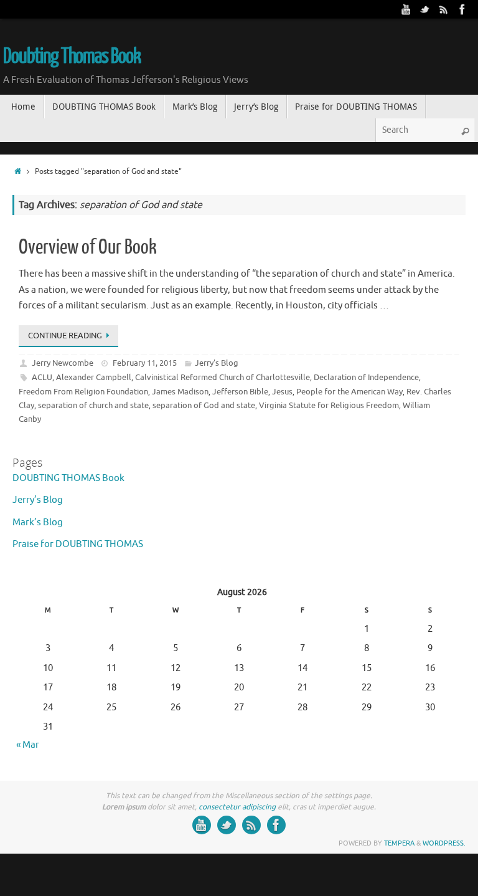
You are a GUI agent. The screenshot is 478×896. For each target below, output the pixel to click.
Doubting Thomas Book (72, 56)
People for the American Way (349, 391)
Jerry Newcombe (62, 363)
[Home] (17, 171)
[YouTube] (406, 9)
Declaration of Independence (366, 377)
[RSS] (443, 9)
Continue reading (65, 335)
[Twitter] (425, 9)
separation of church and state (93, 405)
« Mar (27, 745)
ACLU (42, 377)
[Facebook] (462, 9)
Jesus (282, 391)
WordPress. (444, 843)
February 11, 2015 (145, 363)
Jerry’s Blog (37, 500)
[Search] (465, 131)
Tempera (399, 843)
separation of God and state (203, 405)
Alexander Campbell (93, 377)
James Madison (180, 391)
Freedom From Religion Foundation (83, 391)
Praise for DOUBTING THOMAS (77, 544)
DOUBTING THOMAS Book (68, 478)
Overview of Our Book (88, 247)
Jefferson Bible (240, 391)
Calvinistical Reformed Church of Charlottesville (222, 377)
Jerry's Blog (216, 363)
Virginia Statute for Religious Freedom (329, 405)
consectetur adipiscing (237, 807)
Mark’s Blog (37, 522)
